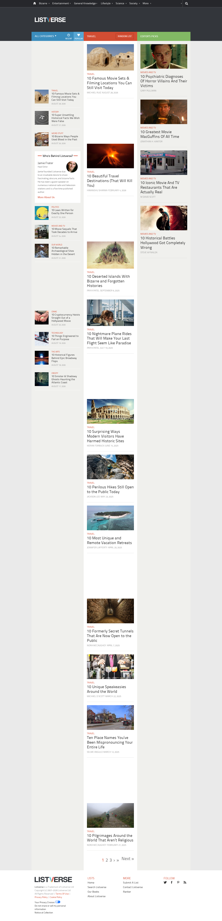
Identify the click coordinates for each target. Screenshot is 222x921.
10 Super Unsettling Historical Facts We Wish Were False (66, 118)
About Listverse (96, 896)
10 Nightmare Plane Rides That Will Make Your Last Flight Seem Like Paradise (109, 338)
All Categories (44, 36)
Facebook (172, 882)
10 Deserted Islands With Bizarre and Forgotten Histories (108, 281)
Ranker (127, 891)
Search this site (186, 3)
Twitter (165, 882)
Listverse (39, 887)
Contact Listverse (133, 887)
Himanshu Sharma (97, 190)
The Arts (56, 352)
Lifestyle (106, 3)
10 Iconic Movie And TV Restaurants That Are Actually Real (159, 187)
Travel (55, 91)
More (146, 3)
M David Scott (148, 197)
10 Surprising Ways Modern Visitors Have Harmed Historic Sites (105, 436)
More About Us (46, 197)
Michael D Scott (96, 696)
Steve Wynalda (148, 252)
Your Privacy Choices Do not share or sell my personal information (50, 906)
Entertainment (60, 3)
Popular (79, 39)
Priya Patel (93, 291)
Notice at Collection (44, 913)
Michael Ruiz (94, 93)
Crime (54, 312)
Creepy (55, 373)
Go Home (35, 3)
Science (120, 3)
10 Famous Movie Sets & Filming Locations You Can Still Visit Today (65, 96)
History (55, 112)
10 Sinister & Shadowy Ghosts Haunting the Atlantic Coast (64, 379)
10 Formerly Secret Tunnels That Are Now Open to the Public (110, 636)
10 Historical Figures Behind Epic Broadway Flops (64, 358)
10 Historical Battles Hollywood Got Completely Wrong (162, 243)
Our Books (93, 891)
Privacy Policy (41, 897)
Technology (57, 333)
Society (133, 3)
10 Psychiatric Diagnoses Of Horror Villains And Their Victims (163, 81)
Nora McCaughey (96, 645)
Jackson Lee (93, 497)
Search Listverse (97, 887)
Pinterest (178, 882)
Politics (55, 207)
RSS (185, 882)
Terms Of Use (62, 894)
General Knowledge (85, 3)
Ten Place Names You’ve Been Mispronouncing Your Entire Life (110, 742)
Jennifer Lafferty (97, 547)
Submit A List (130, 882)
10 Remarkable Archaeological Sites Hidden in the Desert (63, 251)
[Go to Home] (49, 31)
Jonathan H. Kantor (151, 141)
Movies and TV (58, 226)
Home (91, 882)
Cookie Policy (56, 897)
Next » (128, 859)
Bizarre (43, 3)
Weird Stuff (57, 133)
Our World (57, 245)
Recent (68, 39)
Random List (125, 36)
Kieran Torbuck (95, 446)
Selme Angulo (95, 752)
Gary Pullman (148, 91)
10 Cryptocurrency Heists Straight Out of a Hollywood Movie (66, 317)
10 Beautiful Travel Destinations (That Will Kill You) (109, 181)
